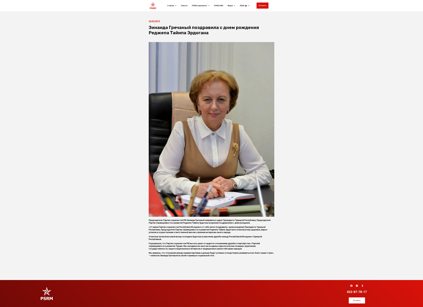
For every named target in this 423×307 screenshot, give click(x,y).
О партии (170, 5)
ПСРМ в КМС (218, 5)
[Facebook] (351, 286)
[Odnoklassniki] (362, 286)
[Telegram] (357, 286)
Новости (184, 5)
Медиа (230, 5)
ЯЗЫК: (242, 5)
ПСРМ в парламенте (199, 5)
